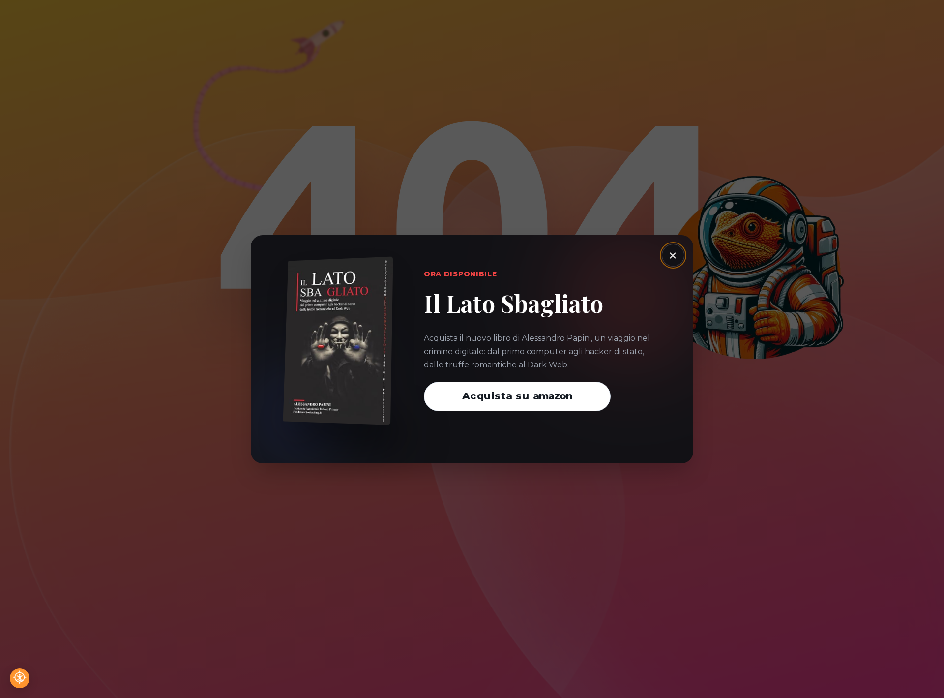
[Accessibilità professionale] (20, 678)
